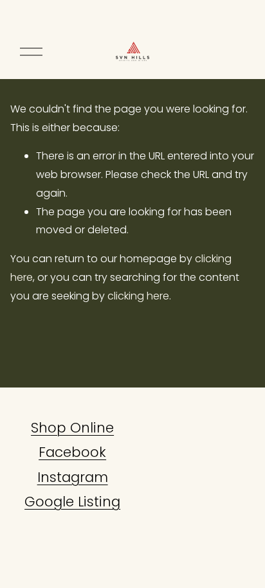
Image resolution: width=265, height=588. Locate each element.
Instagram (72, 477)
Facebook (72, 452)
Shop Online (72, 427)
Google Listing (72, 501)
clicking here (138, 296)
